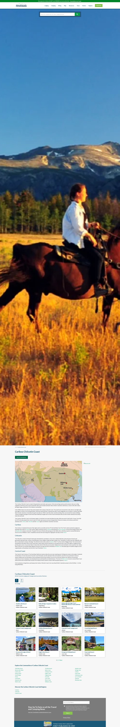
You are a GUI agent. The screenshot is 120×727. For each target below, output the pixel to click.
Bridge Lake (78, 670)
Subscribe (98, 5)
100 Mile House (19, 668)
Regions (90, 5)
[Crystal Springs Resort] (94, 619)
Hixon (16, 676)
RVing (59, 5)
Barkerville (19, 531)
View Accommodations (21, 457)
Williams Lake (48, 681)
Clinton (27, 529)
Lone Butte (17, 678)
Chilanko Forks (48, 671)
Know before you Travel (75, 1)
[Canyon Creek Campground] (25, 619)
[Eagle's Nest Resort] (48, 643)
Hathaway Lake (78, 675)
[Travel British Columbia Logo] (21, 5)
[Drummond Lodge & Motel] (25, 643)
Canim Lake (18, 671)
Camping (53, 5)
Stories (84, 5)
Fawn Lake (77, 673)
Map (65, 5)
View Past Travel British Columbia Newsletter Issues (39, 712)
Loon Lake (47, 678)
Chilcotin (30, 521)
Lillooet (51, 541)
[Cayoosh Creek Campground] (71, 619)
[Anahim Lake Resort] (25, 594)
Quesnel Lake (18, 680)
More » (65, 532)
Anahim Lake (59, 546)
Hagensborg (48, 675)
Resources (71, 5)
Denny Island (18, 673)
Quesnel (49, 529)
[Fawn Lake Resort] (94, 643)
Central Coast (18, 693)
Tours (78, 5)
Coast (37, 521)
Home (16, 447)
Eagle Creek (48, 673)
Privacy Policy (66, 717)
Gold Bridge (18, 675)
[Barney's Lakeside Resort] (94, 594)
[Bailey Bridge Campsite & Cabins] (48, 594)
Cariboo (24, 521)
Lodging (47, 5)
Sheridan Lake (78, 680)
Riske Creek (48, 680)
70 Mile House (48, 668)
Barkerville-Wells (19, 670)
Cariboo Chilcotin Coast (22, 447)
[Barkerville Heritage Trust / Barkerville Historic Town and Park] (71, 594)
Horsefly (47, 676)
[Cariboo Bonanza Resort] (48, 619)
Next (61, 660)
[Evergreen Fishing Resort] (71, 643)
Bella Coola (64, 558)
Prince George (61, 529)
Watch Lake (18, 681)
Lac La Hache (78, 676)
